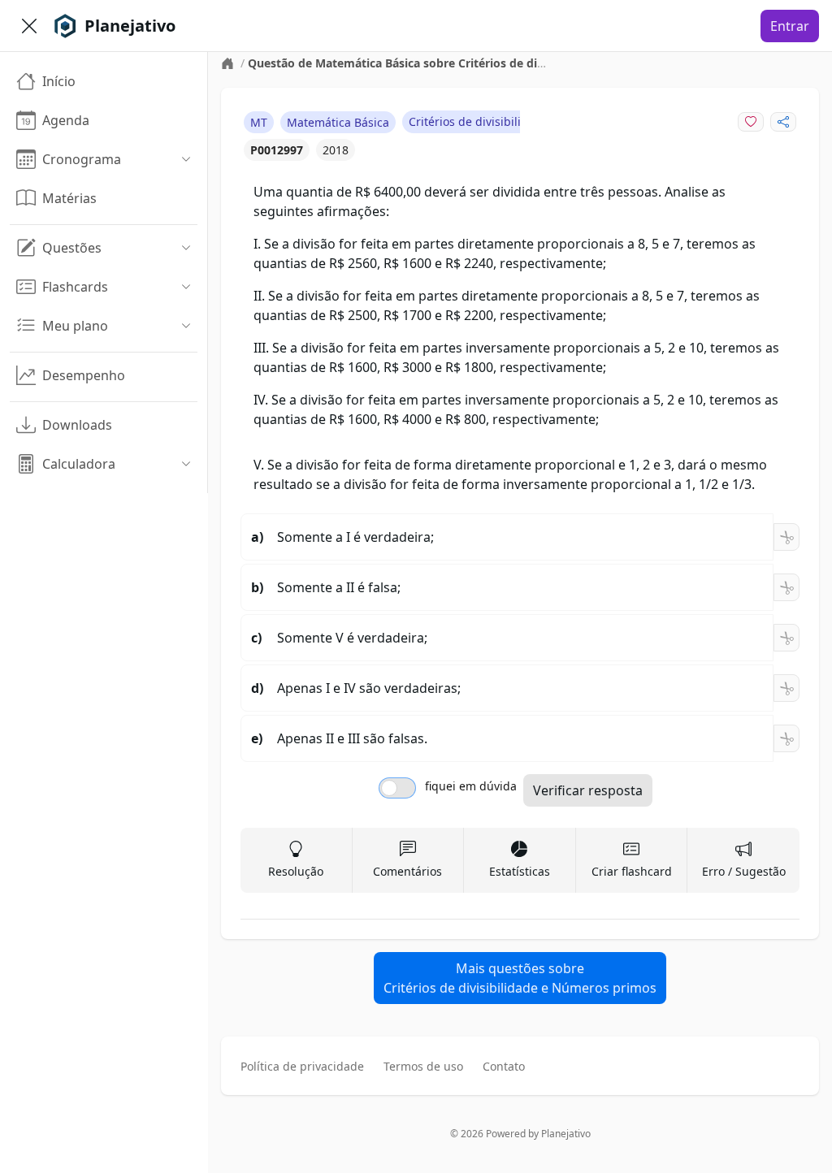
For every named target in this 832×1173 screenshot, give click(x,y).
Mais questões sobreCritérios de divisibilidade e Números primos (520, 978)
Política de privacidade (302, 1066)
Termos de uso (423, 1066)
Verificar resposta (588, 790)
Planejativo (566, 1134)
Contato (504, 1066)
